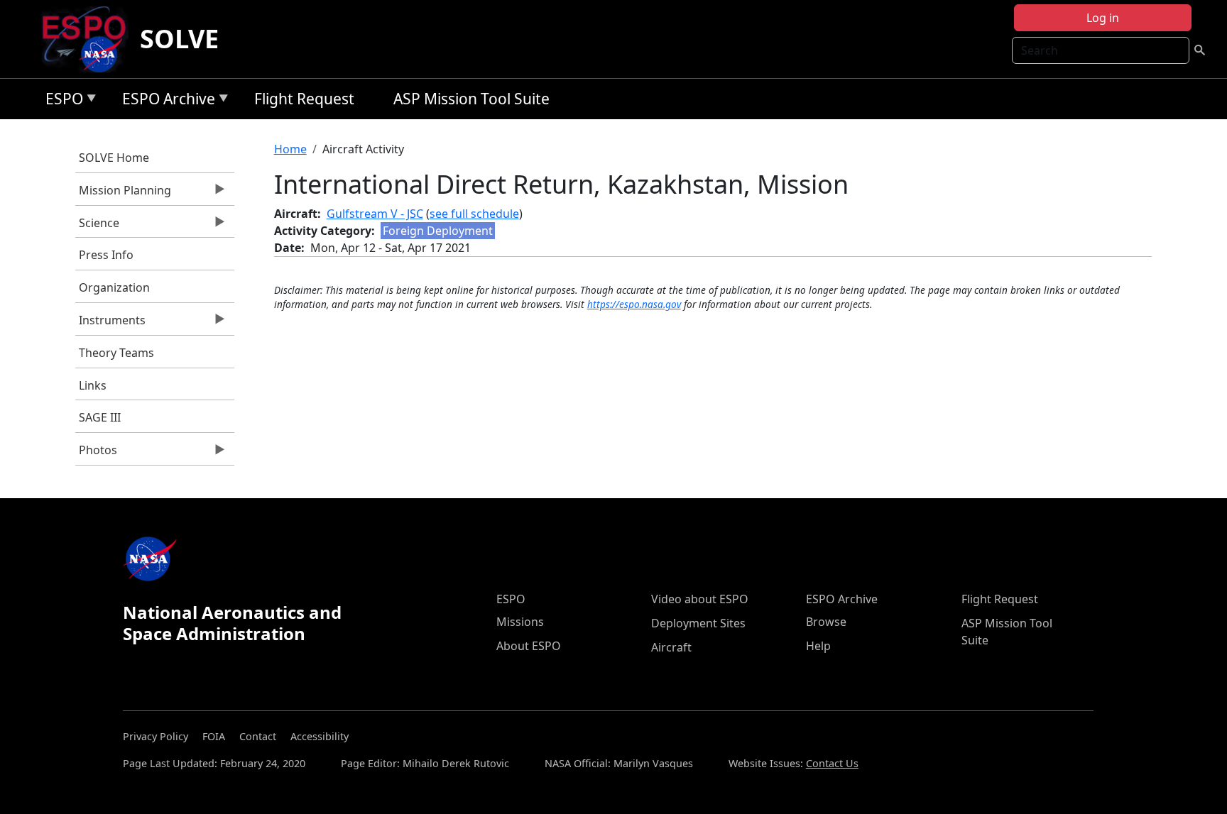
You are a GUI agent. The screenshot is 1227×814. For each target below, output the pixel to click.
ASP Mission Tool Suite (471, 99)
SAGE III (100, 417)
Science (97, 226)
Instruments (110, 323)
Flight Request (304, 99)
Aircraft (671, 647)
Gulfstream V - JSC (375, 213)
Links (93, 385)
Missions (520, 621)
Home (290, 149)
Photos (96, 453)
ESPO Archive (165, 101)
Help (818, 646)
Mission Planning (123, 193)
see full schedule (474, 213)
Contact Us (832, 763)
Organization (114, 287)
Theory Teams (116, 353)
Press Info (106, 255)
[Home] (90, 39)
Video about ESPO (699, 599)
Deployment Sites (698, 623)
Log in (1102, 18)
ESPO (60, 101)
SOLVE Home (114, 157)
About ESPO (528, 646)
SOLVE (179, 38)
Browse (826, 621)
